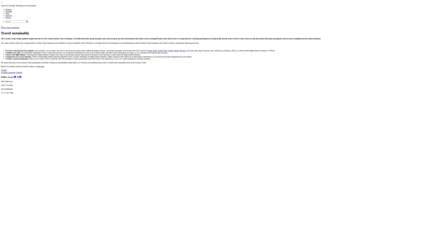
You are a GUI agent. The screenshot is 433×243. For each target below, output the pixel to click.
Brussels (183, 51)
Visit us (8, 18)
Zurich (160, 51)
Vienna (149, 51)
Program (8, 9)
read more (40, 66)
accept (4, 70)
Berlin (176, 51)
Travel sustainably (13, 28)
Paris (165, 51)
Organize (8, 11)
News (7, 14)
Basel (155, 51)
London (171, 51)
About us (8, 16)
